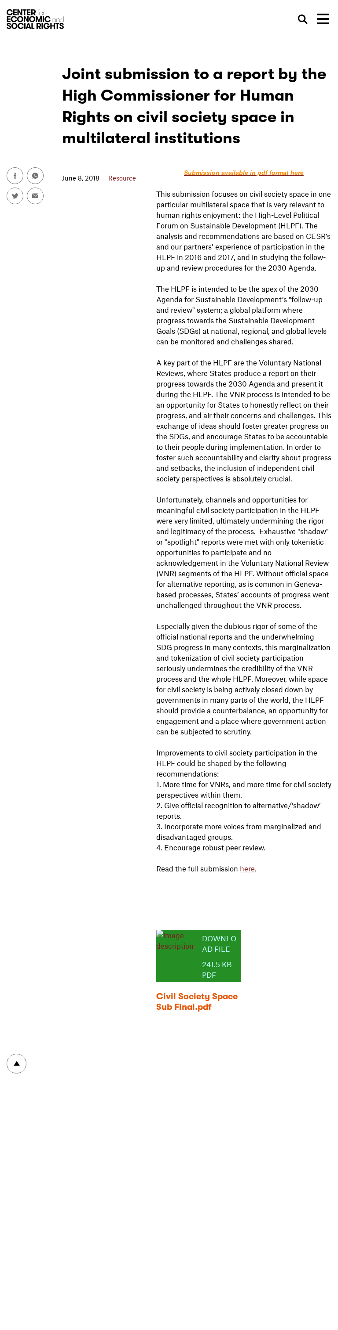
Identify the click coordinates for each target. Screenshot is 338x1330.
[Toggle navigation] (323, 19)
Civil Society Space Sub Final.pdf (197, 1001)
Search (302, 19)
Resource (122, 178)
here (247, 868)
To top (16, 1063)
